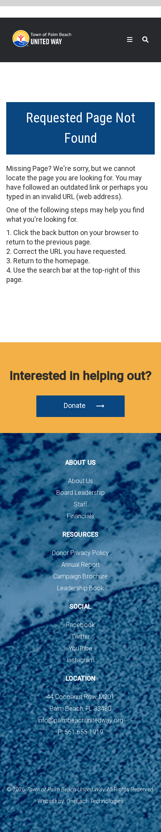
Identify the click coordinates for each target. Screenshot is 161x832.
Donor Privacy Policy (80, 553)
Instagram (80, 660)
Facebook (80, 625)
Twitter (80, 636)
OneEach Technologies (94, 801)
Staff (80, 504)
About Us (80, 481)
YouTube (80, 648)
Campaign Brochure (80, 576)
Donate (75, 405)
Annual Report (80, 564)
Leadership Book (80, 588)
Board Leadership (80, 492)
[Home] (42, 38)
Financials (80, 516)
